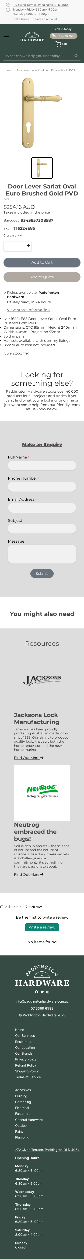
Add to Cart (42, 262)
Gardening (23, 1102)
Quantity (13, 235)
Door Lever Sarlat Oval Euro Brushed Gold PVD (45, 70)
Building (21, 1096)
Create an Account (44, 19)
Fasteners (22, 1114)
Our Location (25, 1047)
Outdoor (21, 1125)
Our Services (25, 1035)
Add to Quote (42, 277)
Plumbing (22, 1137)
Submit (42, 573)
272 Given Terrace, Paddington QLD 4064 (47, 1150)
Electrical (22, 1108)
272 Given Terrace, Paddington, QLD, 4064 (41, 5)
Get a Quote (21, 19)
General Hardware (29, 1120)
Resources (23, 1042)
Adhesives (23, 1090)
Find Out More (27, 757)
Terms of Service (28, 1077)
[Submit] (76, 56)
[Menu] (9, 36)
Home (8, 70)
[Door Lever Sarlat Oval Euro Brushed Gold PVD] (42, 113)
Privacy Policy (26, 1059)
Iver (7, 199)
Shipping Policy (27, 1071)
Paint (19, 1131)
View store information (28, 310)
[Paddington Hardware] (32, 36)
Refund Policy (25, 1065)
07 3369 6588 (66, 36)
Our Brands (23, 1053)
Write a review (42, 927)
